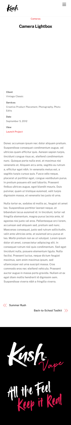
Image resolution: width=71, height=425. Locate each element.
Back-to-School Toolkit (48, 310)
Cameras (35, 18)
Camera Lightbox (35, 26)
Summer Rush (17, 305)
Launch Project (14, 131)
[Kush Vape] (13, 11)
